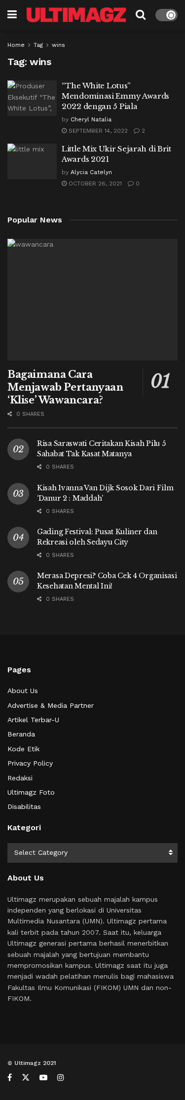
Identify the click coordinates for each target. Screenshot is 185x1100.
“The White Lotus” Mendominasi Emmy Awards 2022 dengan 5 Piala (115, 96)
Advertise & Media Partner (50, 705)
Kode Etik (23, 749)
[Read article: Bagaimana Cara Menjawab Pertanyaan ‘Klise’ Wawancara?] (92, 300)
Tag (38, 44)
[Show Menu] (12, 15)
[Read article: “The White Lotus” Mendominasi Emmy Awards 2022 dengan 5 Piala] (32, 98)
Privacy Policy (30, 763)
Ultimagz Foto (31, 792)
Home (16, 44)
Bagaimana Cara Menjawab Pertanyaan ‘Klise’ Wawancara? (65, 387)
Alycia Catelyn (91, 172)
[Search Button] (141, 15)
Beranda (21, 734)
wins (58, 44)
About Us (22, 691)
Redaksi (20, 778)
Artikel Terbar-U (33, 720)
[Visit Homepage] (76, 15)
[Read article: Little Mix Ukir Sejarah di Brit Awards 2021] (32, 161)
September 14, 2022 (97, 130)
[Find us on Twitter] (26, 1077)
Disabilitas (24, 806)
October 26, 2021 (94, 183)
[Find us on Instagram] (60, 1077)
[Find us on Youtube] (43, 1077)
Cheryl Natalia (91, 119)
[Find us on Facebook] (9, 1077)
